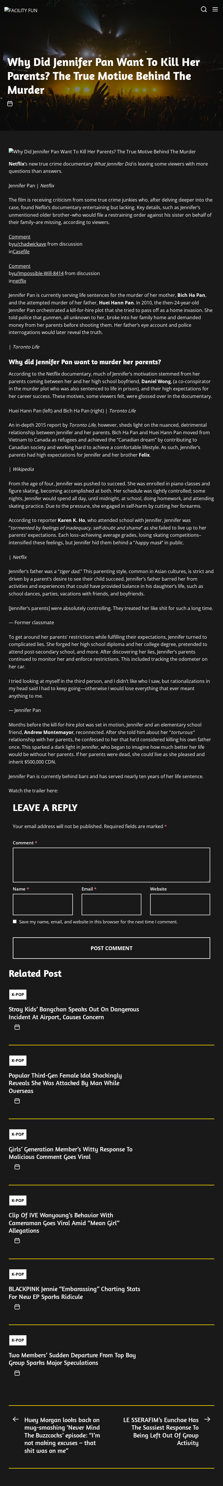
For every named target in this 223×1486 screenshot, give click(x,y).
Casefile (21, 251)
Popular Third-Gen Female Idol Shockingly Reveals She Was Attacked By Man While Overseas (65, 1083)
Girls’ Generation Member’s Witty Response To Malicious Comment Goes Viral (70, 1153)
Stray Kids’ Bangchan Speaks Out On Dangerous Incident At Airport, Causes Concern (74, 1013)
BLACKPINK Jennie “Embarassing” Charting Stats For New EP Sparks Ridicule (74, 1292)
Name (21, 889)
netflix (19, 281)
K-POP (18, 994)
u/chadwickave (30, 244)
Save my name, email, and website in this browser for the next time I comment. (98, 922)
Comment (19, 237)
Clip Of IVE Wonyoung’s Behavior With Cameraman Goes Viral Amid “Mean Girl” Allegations (64, 1222)
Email (89, 889)
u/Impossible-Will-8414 (39, 273)
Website (158, 889)
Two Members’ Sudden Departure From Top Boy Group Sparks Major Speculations (72, 1359)
